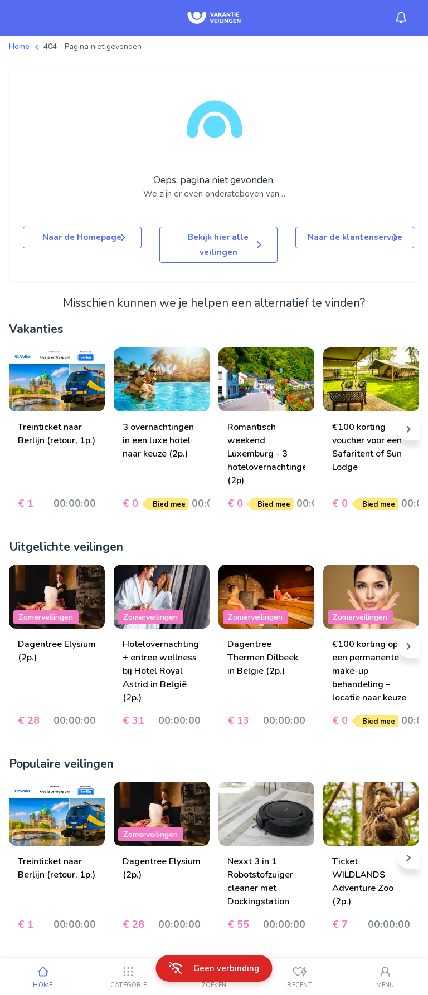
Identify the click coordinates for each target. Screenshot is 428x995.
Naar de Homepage (81, 237)
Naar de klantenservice (355, 237)
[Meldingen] (401, 18)
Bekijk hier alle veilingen (218, 244)
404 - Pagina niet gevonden (92, 46)
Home (19, 46)
